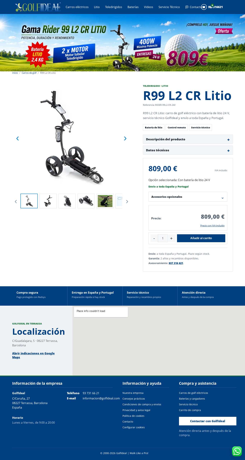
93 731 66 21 (91, 393)
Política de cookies (133, 416)
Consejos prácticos (133, 398)
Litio (97, 7)
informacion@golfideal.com (101, 398)
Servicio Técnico (169, 7)
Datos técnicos (157, 150)
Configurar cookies (133, 427)
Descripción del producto (165, 139)
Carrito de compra (190, 410)
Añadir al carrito (201, 238)
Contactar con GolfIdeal (207, 421)
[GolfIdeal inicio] (39, 7)
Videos (148, 7)
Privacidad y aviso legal (136, 410)
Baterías (133, 7)
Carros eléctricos (77, 7)
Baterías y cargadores (192, 398)
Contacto (127, 421)
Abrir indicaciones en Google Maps (33, 355)
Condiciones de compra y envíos (141, 404)
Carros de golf (29, 72)
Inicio (56, 7)
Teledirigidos (113, 7)
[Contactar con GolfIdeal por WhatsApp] (237, 451)
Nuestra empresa (132, 393)
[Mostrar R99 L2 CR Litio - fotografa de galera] (29, 201)
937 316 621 (176, 263)
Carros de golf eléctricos (193, 393)
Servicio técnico (188, 404)
